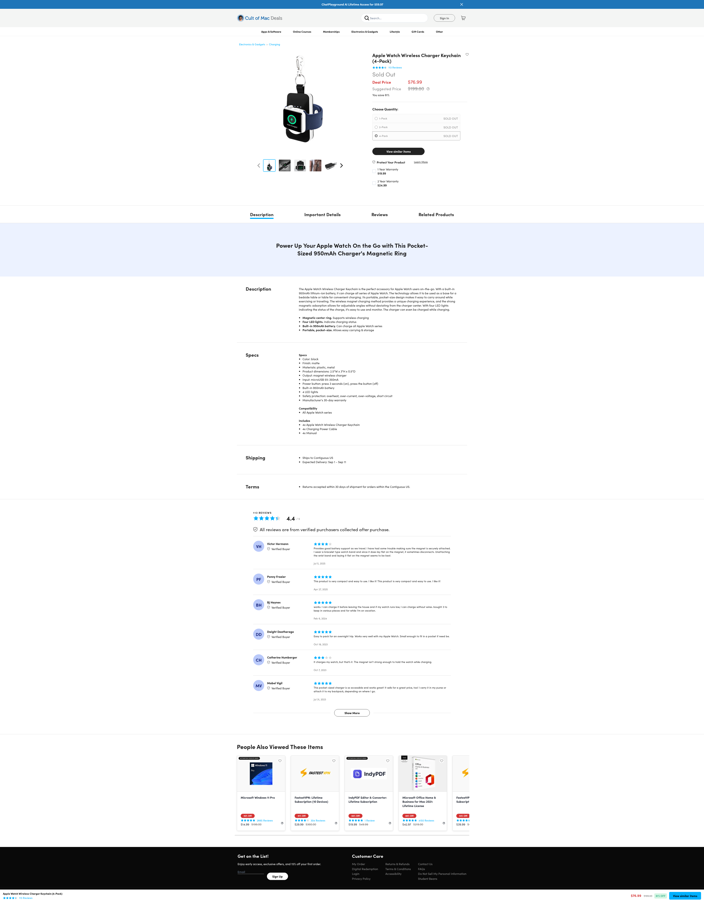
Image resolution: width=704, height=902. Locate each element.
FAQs (421, 869)
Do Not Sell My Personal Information (442, 874)
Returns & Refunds (397, 864)
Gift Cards (418, 31)
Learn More (421, 162)
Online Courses (302, 31)
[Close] (461, 4)
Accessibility (393, 874)
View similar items (398, 151)
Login (355, 874)
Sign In (444, 18)
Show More (352, 713)
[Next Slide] (341, 165)
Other (439, 31)
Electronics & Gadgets (364, 31)
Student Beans (427, 878)
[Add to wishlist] (467, 54)
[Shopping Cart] (463, 18)
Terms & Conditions (398, 869)
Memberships (331, 31)
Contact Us (425, 864)
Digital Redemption (365, 869)
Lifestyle (395, 31)
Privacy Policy (361, 878)
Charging (274, 44)
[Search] (367, 18)
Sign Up (277, 876)
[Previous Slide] (258, 165)
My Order (358, 864)
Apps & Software (271, 31)
